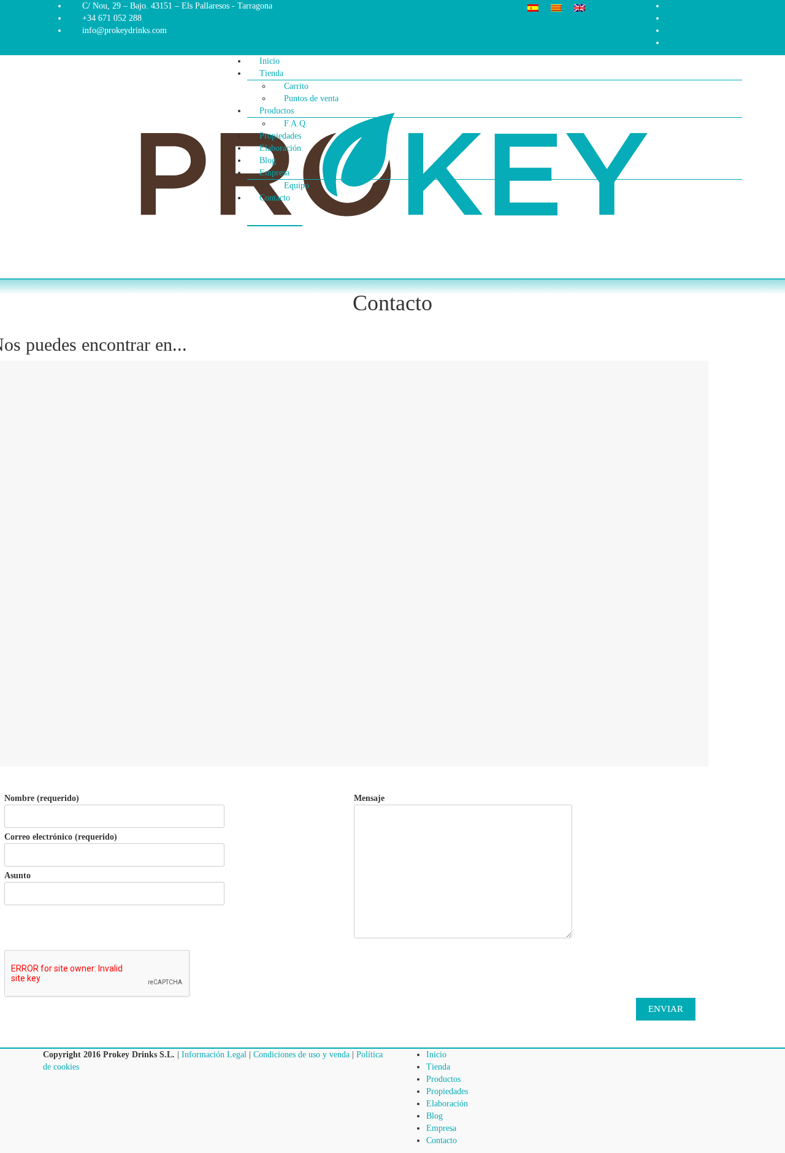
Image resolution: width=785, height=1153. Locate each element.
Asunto (17, 875)
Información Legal (214, 1054)
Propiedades (447, 1091)
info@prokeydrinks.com (124, 30)
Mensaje (369, 798)
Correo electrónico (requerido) (60, 836)
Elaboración (447, 1103)
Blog (434, 1115)
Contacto (274, 197)
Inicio (436, 1054)
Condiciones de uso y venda (301, 1054)
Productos (443, 1079)
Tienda (271, 73)
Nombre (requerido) (41, 798)
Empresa (441, 1128)
